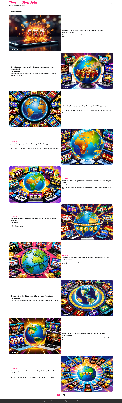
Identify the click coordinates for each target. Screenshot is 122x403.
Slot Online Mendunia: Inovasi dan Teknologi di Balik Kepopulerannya (85, 106)
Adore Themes (77, 401)
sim (64, 32)
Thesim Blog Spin (23, 2)
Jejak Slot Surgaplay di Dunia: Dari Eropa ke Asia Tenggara (30, 144)
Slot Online (65, 28)
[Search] (112, 3)
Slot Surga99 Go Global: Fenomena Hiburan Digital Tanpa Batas (32, 296)
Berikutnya (63, 395)
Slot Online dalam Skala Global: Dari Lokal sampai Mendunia (82, 30)
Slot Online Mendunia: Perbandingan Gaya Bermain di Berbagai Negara (86, 257)
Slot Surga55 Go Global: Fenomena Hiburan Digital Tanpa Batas (83, 333)
